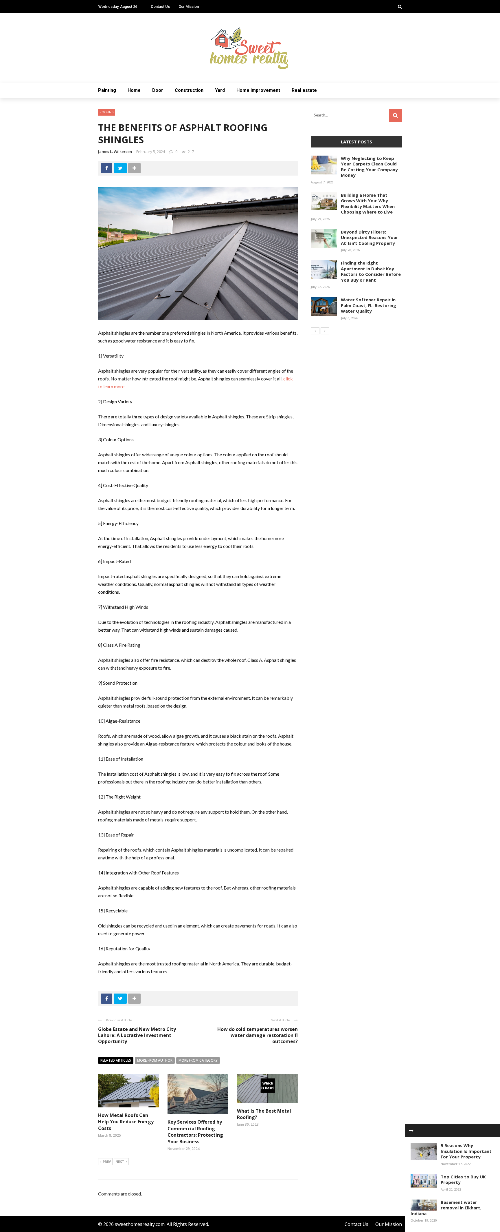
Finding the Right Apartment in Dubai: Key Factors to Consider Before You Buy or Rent (371, 271)
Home (134, 90)
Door (157, 90)
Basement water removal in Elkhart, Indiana (446, 1207)
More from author (154, 1060)
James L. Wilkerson (115, 151)
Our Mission (189, 6)
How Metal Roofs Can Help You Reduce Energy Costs (126, 1121)
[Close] (411, 1130)
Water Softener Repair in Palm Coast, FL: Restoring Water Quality (368, 305)
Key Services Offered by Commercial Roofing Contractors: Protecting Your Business (195, 1131)
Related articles (115, 1060)
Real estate (304, 90)
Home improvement (258, 90)
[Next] (325, 330)
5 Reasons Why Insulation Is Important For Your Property (466, 1151)
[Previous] (315, 330)
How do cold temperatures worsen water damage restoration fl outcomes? (257, 1035)
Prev (107, 1161)
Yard (220, 90)
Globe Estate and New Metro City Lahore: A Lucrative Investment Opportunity (137, 1035)
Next (119, 1161)
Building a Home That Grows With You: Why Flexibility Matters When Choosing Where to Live (368, 203)
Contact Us (160, 6)
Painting (107, 90)
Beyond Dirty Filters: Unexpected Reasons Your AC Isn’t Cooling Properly (369, 237)
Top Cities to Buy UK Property (463, 1179)
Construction (189, 90)
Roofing (107, 112)
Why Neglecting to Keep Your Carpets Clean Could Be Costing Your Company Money (369, 166)
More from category (198, 1060)
